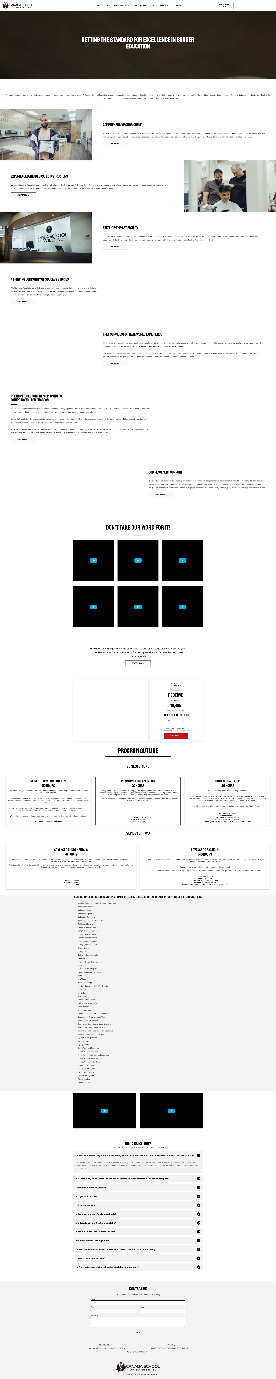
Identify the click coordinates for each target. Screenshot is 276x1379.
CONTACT (177, 5)
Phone (142, 1307)
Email (93, 1307)
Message (94, 1315)
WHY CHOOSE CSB (142, 5)
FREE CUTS (164, 5)
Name (93, 1299)
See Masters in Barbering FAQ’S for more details (176, 730)
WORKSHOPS (119, 5)
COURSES (99, 5)
